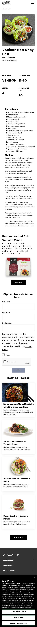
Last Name (6, 312)
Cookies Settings (18, 611)
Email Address (7, 323)
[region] (18, 601)
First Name (6, 302)
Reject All (18, 617)
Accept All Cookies (18, 623)
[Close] (35, 578)
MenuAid (13, 60)
